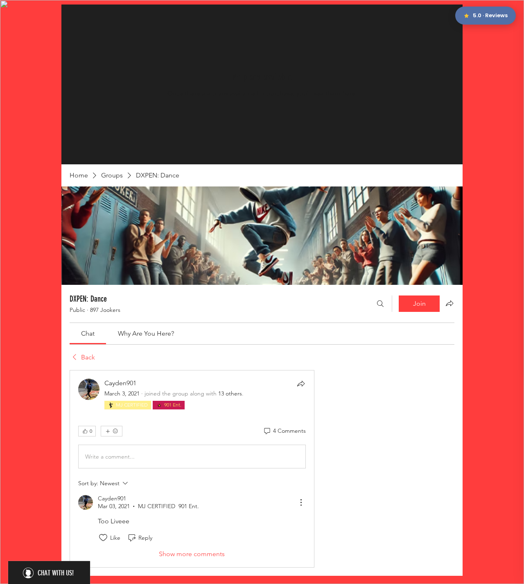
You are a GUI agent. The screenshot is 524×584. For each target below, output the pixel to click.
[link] (88, 333)
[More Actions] (301, 502)
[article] (192, 469)
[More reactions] (111, 431)
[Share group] (449, 303)
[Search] (380, 303)
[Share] (301, 384)
